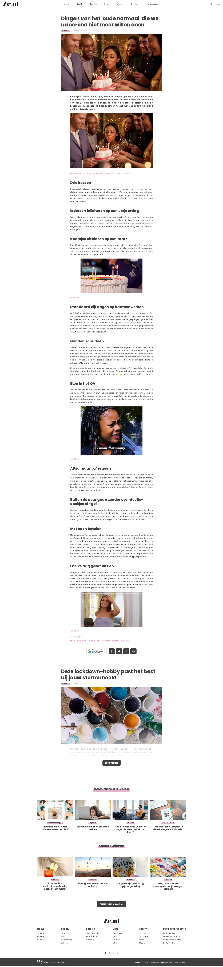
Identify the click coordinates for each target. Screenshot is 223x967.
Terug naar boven (109, 904)
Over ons (146, 963)
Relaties (116, 939)
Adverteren (155, 963)
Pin (126, 651)
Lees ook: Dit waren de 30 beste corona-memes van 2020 (99, 640)
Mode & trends (92, 933)
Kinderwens (42, 933)
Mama (66, 4)
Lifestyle (120, 4)
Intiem (115, 943)
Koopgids (135, 4)
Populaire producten (174, 928)
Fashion (93, 4)
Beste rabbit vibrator (171, 936)
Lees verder (111, 762)
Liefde (106, 4)
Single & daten (119, 933)
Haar (63, 933)
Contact (182, 963)
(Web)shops (91, 936)
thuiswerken (130, 322)
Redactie (138, 963)
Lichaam (64, 943)
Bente (94, 683)
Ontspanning (66, 939)
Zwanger (41, 936)
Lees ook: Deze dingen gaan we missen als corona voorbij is (101, 173)
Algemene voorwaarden (169, 963)
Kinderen (41, 939)
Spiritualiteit (144, 936)
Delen (112, 651)
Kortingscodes (153, 4)
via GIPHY (74, 297)
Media (142, 943)
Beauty (80, 4)
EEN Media (61, 962)
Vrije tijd (65, 30)
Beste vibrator (169, 933)
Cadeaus (90, 939)
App (133, 651)
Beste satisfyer (169, 943)
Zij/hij (115, 936)
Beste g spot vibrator (172, 939)
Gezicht (64, 936)
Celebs (142, 939)
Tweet (119, 651)
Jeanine (95, 30)
